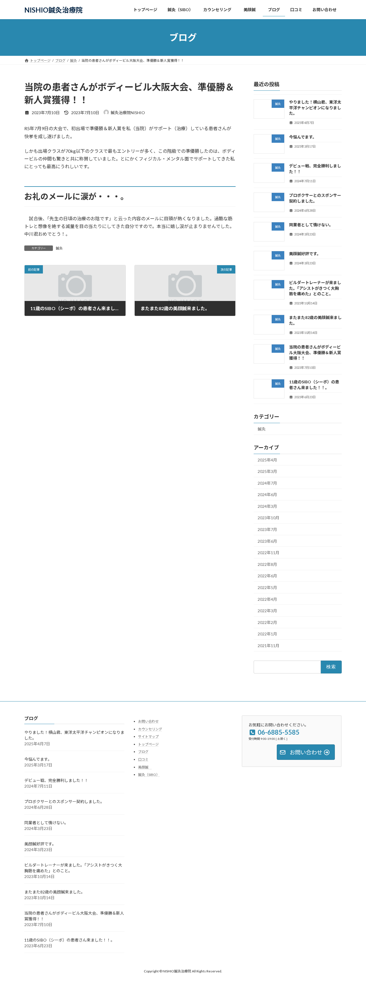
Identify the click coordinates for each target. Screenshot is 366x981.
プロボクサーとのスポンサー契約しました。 (64, 801)
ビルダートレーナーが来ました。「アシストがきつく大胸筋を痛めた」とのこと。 (315, 288)
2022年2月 (267, 622)
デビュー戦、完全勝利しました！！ (56, 780)
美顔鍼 (145, 767)
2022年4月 (267, 599)
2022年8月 (267, 564)
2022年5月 (267, 587)
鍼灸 (59, 248)
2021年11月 (268, 645)
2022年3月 (267, 610)
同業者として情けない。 (311, 224)
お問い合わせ (148, 721)
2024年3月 (267, 506)
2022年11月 (268, 552)
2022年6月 (267, 576)
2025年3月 (267, 471)
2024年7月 (267, 483)
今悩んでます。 (303, 136)
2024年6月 (267, 494)
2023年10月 (268, 518)
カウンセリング (150, 729)
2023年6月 (267, 541)
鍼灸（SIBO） (149, 774)
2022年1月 (267, 634)
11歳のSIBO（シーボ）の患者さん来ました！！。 (69, 940)
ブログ (143, 752)
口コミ (143, 759)
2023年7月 (267, 529)
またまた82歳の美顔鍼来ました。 (54, 891)
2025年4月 (267, 459)
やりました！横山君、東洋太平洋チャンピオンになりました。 (315, 108)
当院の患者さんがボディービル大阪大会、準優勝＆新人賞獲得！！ (315, 352)
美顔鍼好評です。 (305, 253)
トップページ (148, 744)
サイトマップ (148, 736)
